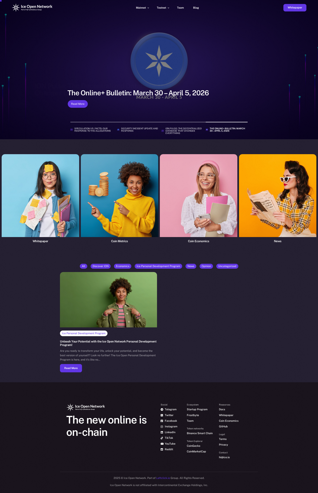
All (83, 266)
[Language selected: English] (233, 490)
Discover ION (101, 266)
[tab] (92, 129)
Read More (77, 103)
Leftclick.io (163, 478)
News (190, 266)
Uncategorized (227, 266)
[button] (71, 368)
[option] (157, 490)
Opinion (206, 266)
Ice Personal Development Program (158, 266)
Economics (122, 266)
